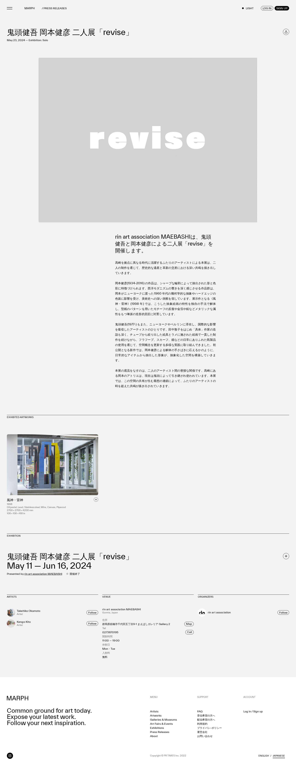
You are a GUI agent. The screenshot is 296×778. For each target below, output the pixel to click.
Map (189, 623)
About (154, 736)
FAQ (199, 711)
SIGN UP (281, 8)
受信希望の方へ (206, 715)
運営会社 (202, 731)
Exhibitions (157, 727)
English (263, 755)
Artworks (156, 715)
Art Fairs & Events (161, 723)
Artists (154, 711)
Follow (92, 612)
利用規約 (202, 723)
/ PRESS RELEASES (54, 8)
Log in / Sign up (253, 711)
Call (189, 632)
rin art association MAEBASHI (43, 573)
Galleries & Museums (163, 719)
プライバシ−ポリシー (209, 727)
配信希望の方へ (206, 719)
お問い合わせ (205, 736)
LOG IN (267, 8)
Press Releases (159, 731)
